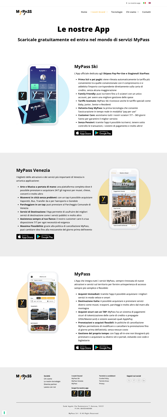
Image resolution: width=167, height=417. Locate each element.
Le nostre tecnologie (52, 381)
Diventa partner (50, 384)
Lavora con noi (50, 387)
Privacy (101, 383)
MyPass (74, 383)
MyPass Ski (76, 378)
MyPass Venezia (77, 381)
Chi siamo (48, 379)
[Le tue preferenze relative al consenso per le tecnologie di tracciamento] (4, 412)
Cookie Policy (104, 378)
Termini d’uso (104, 381)
